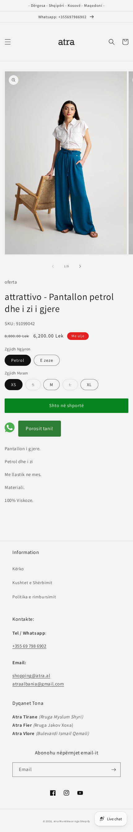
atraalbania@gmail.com (38, 684)
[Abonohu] (113, 769)
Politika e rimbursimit (34, 597)
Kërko (18, 568)
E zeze (46, 360)
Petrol (17, 360)
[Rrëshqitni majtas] (53, 266)
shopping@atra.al (31, 675)
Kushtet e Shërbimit (32, 582)
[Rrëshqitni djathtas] (80, 266)
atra (56, 821)
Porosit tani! (40, 428)
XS (13, 384)
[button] (8, 42)
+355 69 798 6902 (29, 646)
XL (89, 384)
